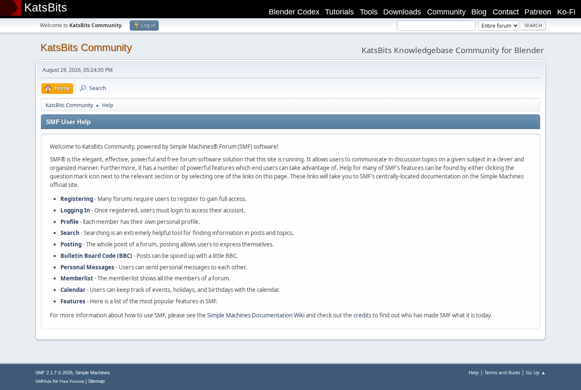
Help (474, 372)
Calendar (72, 290)
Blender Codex (294, 12)
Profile (69, 222)
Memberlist (76, 278)
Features (72, 301)
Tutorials (339, 12)
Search (70, 233)
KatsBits (45, 7)
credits (362, 315)
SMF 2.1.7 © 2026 (54, 372)
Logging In (75, 210)
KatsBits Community (86, 47)
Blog (479, 12)
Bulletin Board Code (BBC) (96, 256)
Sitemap (96, 381)
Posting (71, 244)
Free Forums (72, 381)
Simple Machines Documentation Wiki (256, 315)
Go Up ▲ (536, 372)
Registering (76, 199)
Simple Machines (92, 372)
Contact (506, 12)
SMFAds (43, 381)
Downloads (402, 12)
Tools (369, 12)
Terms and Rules (502, 372)
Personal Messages (87, 267)
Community (446, 12)
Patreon (537, 12)
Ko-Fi (566, 12)
